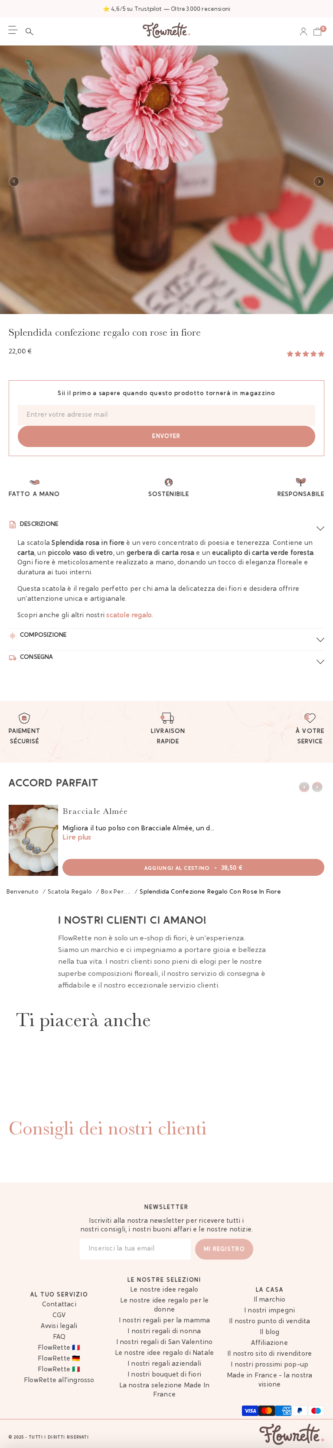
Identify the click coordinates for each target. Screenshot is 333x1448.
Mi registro (224, 1249)
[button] (32, 31)
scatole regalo (129, 615)
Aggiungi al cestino (193, 868)
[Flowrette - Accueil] (166, 31)
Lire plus (76, 837)
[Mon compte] (303, 32)
